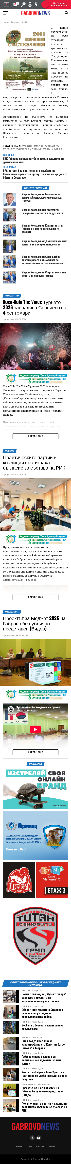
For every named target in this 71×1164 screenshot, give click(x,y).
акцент (28, 146)
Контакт (51, 1146)
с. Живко (9, 149)
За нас (29, 1146)
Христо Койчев (53, 149)
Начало (19, 1146)
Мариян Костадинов (47, 146)
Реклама (40, 1146)
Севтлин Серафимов (30, 149)
